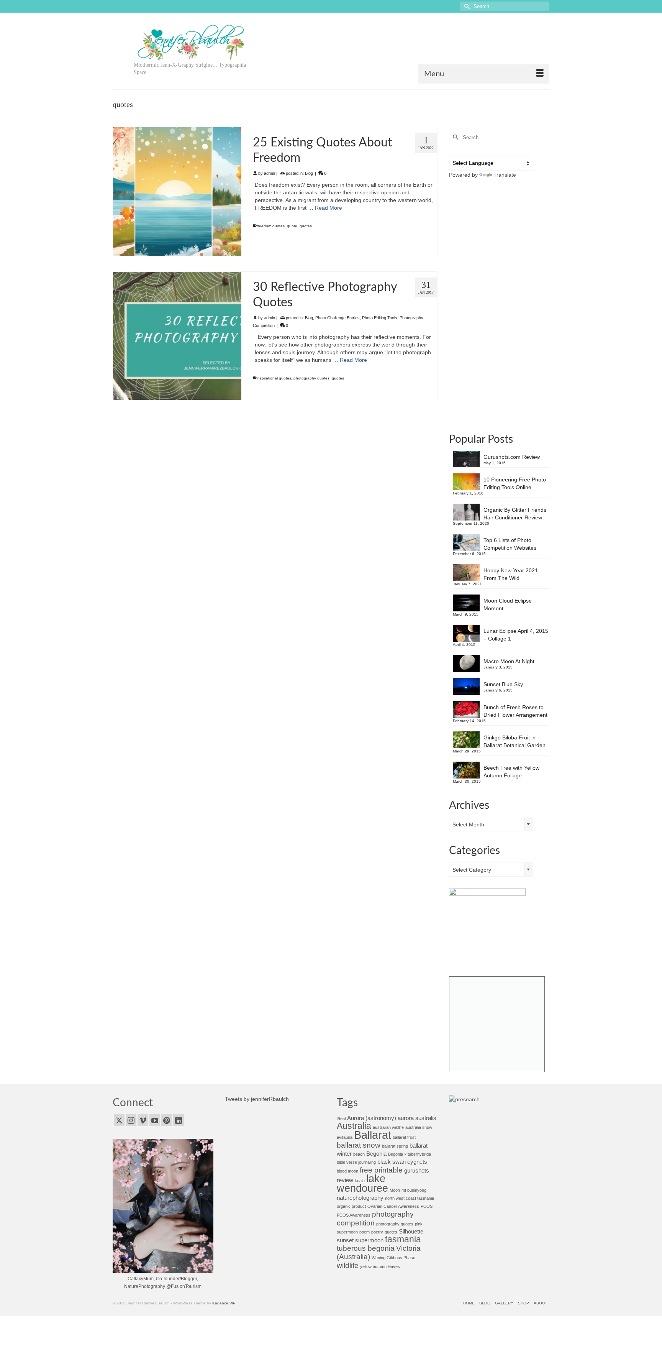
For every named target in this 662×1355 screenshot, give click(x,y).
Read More (328, 208)
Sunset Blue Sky (503, 684)
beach (359, 1154)
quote (292, 226)
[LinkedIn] (178, 1120)
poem (364, 1232)
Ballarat (372, 1134)
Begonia (376, 1153)
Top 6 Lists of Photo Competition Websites (509, 544)
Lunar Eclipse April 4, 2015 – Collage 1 (515, 635)
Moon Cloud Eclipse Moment (507, 604)
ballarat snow (358, 1145)
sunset (345, 1240)
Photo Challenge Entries (337, 317)
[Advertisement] (499, 305)
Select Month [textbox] (468, 824)
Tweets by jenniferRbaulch (257, 1099)
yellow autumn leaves (380, 1266)
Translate (504, 175)
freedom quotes (271, 226)
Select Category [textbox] (471, 870)
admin (269, 173)
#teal (341, 1118)
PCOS (427, 1206)
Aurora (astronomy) (371, 1118)
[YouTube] (154, 1120)
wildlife (348, 1265)
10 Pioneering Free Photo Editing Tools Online (514, 483)
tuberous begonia (366, 1248)
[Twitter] (119, 1120)
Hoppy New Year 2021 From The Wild (510, 574)
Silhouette (411, 1231)
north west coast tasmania (409, 1198)
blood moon (347, 1171)
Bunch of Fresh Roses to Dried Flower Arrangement (515, 711)
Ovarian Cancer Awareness (393, 1206)
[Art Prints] (497, 1024)
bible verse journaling (356, 1162)
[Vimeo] (143, 1120)
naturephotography (360, 1197)
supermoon (369, 1240)
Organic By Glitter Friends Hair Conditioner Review (514, 514)
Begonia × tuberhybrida (409, 1154)
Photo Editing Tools (379, 317)
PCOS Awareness (353, 1215)
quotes (306, 226)
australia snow (418, 1127)
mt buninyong (413, 1190)
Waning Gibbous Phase (393, 1257)
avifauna (344, 1137)
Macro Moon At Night (508, 661)
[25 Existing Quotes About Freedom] (177, 191)
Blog (309, 173)
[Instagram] (131, 1120)
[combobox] (491, 824)
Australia (354, 1126)
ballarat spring (395, 1146)
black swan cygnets (402, 1161)
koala (360, 1180)
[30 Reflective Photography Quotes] (177, 336)
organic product (351, 1206)
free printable (381, 1170)
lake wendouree (362, 1183)
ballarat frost (404, 1137)
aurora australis (417, 1118)
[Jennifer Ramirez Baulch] (192, 41)
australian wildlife (388, 1127)
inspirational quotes (274, 378)
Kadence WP (224, 1303)
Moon (395, 1190)
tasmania (403, 1239)
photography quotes (311, 378)
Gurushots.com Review (511, 457)
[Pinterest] (166, 1120)
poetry (377, 1232)
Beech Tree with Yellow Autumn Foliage (511, 772)
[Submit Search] (466, 6)
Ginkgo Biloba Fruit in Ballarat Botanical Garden (514, 741)
